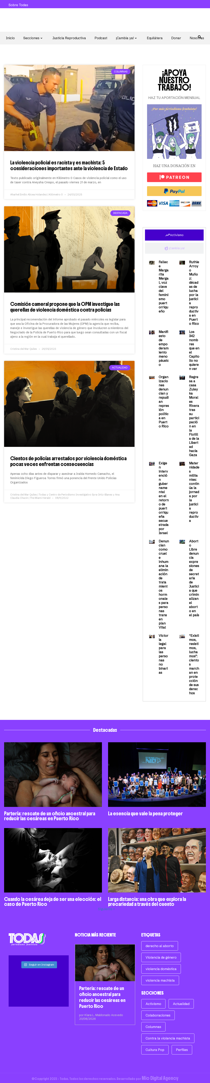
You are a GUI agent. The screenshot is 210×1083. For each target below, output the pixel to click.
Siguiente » (106, 909)
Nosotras (197, 38)
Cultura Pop (155, 1050)
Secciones (31, 38)
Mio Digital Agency (160, 1078)
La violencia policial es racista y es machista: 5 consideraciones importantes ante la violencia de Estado (69, 165)
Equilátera (155, 38)
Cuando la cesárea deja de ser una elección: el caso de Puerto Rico (52, 901)
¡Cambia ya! (125, 38)
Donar (176, 38)
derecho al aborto (160, 946)
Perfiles (182, 1050)
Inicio (10, 38)
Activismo (153, 1004)
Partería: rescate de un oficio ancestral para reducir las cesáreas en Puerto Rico (49, 815)
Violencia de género (161, 957)
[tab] (174, 235)
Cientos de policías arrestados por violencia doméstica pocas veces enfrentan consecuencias (68, 461)
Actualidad (181, 1004)
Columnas (153, 1027)
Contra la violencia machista (168, 1038)
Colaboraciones (158, 1015)
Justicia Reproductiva (69, 38)
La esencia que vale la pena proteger (145, 813)
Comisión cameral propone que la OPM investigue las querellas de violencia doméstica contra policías (65, 307)
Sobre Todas (18, 5)
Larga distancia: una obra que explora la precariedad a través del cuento (147, 901)
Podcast (101, 38)
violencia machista (160, 980)
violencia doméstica (161, 969)
